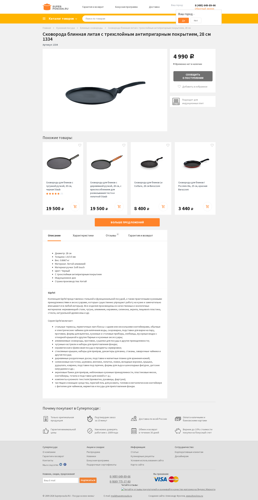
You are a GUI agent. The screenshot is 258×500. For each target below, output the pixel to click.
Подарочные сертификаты (101, 464)
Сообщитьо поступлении (193, 76)
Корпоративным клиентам (189, 452)
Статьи (134, 452)
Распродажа (93, 452)
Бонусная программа (126, 6)
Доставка (154, 6)
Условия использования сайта (147, 460)
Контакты (48, 460)
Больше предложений (127, 222)
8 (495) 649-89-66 (205, 5)
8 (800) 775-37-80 (120, 482)
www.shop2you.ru (194, 495)
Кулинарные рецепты (142, 456)
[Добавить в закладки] (80, 145)
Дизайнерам (181, 456)
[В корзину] (75, 206)
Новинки (91, 456)
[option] (105, 87)
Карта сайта (137, 464)
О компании (49, 452)
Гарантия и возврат (93, 6)
